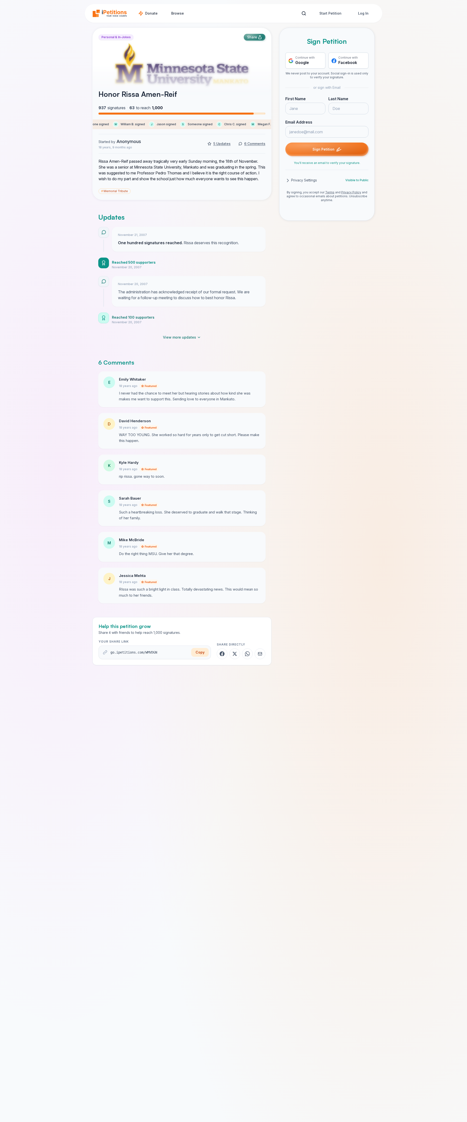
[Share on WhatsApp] (247, 653)
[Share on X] (234, 653)
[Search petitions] (304, 13)
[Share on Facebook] (222, 653)
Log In (363, 13)
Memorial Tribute (114, 191)
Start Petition (330, 13)
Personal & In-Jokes (116, 37)
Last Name (338, 99)
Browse (177, 13)
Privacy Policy (351, 192)
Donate (151, 13)
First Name (295, 99)
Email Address (298, 122)
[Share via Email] (260, 653)
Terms (329, 192)
